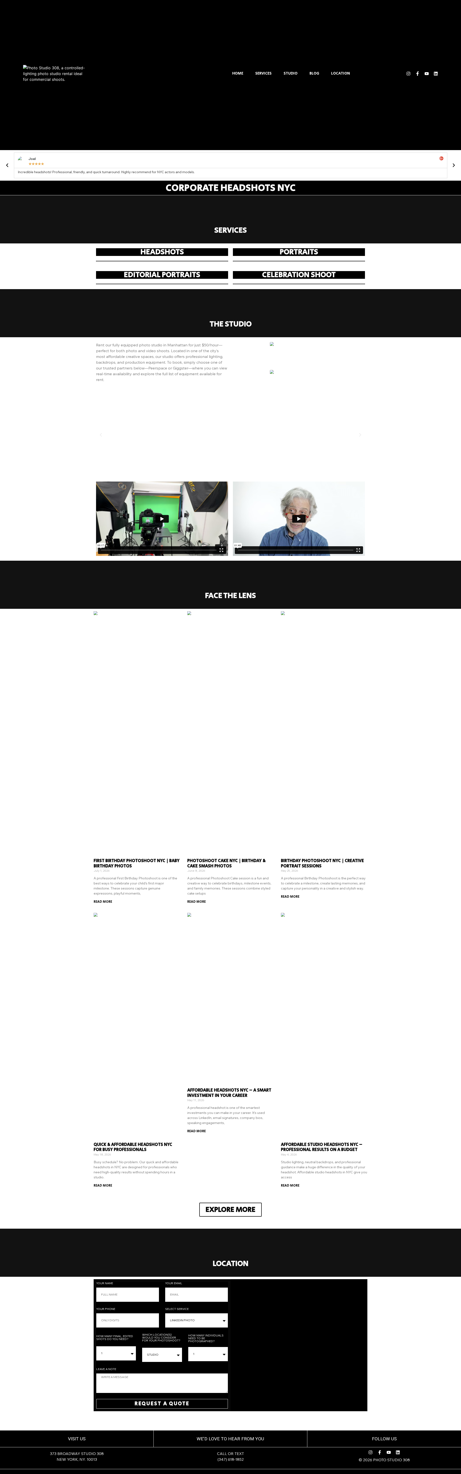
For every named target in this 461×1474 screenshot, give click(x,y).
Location (340, 73)
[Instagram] (408, 73)
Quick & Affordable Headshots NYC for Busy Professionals (133, 1147)
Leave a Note (106, 1369)
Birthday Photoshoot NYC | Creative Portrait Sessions (322, 863)
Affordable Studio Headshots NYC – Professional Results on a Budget (321, 1147)
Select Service (177, 1309)
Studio (290, 73)
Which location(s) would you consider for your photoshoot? (161, 1337)
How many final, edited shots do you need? (114, 1338)
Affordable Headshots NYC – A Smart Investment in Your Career (229, 1093)
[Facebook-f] (417, 73)
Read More (103, 901)
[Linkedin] (436, 73)
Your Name (105, 1283)
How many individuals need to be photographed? (206, 1338)
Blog (314, 73)
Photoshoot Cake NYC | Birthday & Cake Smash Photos (226, 863)
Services (263, 73)
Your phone (106, 1309)
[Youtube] (427, 73)
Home (237, 73)
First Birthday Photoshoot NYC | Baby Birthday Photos (137, 863)
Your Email (174, 1283)
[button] (7, 165)
